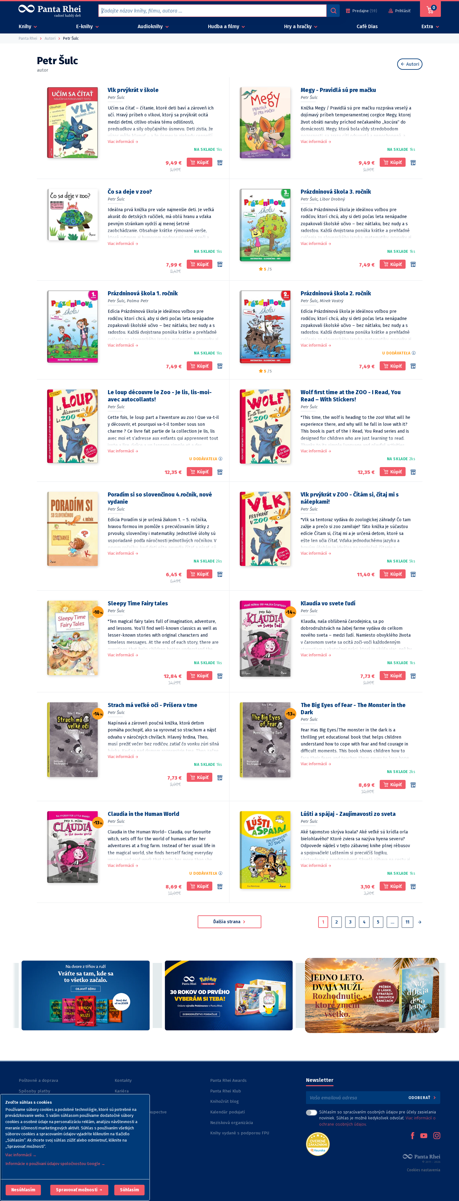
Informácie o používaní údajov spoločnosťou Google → (55, 1163)
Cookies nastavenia (423, 1170)
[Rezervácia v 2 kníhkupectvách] (219, 366)
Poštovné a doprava (38, 1080)
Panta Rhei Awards (228, 1080)
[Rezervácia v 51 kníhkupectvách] (219, 777)
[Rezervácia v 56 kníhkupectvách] (219, 162)
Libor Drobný (332, 199)
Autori (412, 64)
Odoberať (420, 1097)
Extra (428, 26)
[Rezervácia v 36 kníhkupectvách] (219, 886)
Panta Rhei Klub (225, 1091)
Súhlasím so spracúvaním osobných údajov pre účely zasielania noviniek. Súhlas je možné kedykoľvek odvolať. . (377, 1118)
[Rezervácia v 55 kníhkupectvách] (219, 574)
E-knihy (85, 26)
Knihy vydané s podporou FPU (239, 1133)
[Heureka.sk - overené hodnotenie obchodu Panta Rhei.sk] (318, 1144)
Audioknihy (151, 26)
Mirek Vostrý (331, 300)
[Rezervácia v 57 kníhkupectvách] (413, 162)
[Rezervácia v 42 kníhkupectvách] (219, 676)
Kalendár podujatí (227, 1112)
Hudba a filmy (224, 26)
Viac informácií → (21, 1155)
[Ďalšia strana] (419, 922)
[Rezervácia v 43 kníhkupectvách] (413, 472)
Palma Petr (137, 300)
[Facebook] (412, 1136)
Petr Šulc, (309, 199)
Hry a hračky (298, 26)
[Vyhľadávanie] (333, 10)
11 (407, 922)
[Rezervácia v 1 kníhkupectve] (219, 264)
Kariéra (122, 1091)
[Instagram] (436, 1136)
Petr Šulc (116, 97)
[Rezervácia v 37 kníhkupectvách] (413, 784)
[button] (23, 1190)
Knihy (25, 26)
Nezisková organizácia (231, 1122)
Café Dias (367, 26)
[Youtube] (423, 1136)
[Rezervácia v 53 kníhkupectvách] (413, 676)
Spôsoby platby (34, 1091)
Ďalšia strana (227, 921)
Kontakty (123, 1080)
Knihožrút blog (224, 1101)
